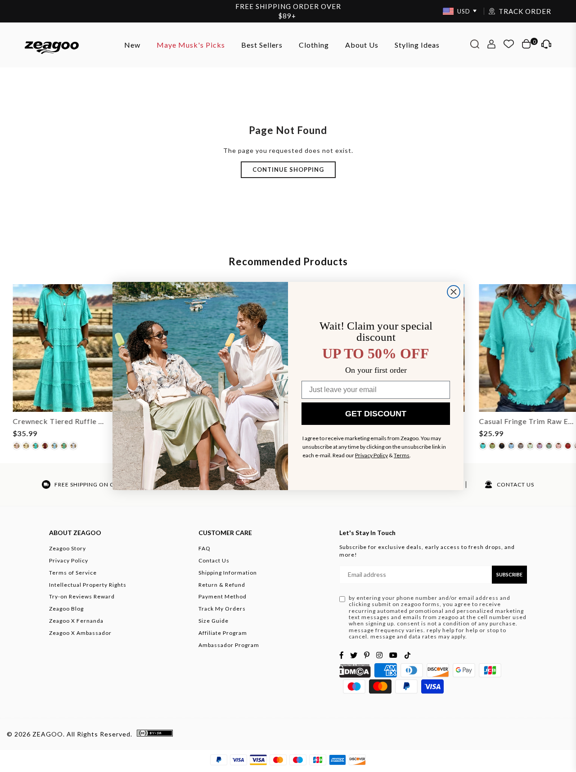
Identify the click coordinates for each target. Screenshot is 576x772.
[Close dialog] (453, 292)
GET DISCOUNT (375, 413)
